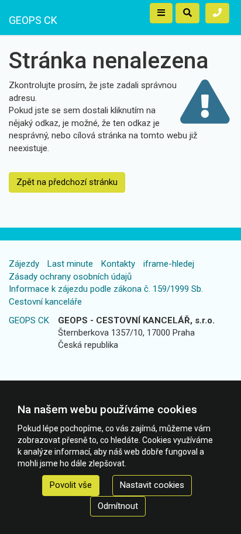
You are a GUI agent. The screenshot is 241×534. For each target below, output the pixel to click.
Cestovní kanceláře (45, 301)
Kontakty (118, 264)
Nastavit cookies (152, 485)
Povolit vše (71, 485)
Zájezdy (24, 264)
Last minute (70, 264)
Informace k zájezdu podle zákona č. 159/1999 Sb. (106, 289)
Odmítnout (118, 506)
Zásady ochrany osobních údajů (70, 276)
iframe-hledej (168, 264)
